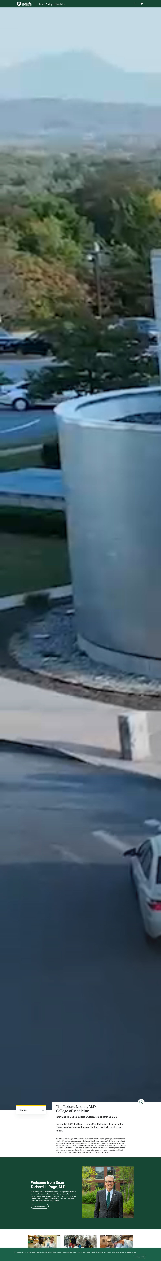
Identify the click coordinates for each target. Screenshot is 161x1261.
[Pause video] (141, 1102)
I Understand (139, 1257)
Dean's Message (39, 1206)
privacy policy (131, 1252)
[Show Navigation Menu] (141, 3)
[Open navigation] (43, 1110)
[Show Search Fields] (135, 3)
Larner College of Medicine (52, 4)
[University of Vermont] (16, 6)
